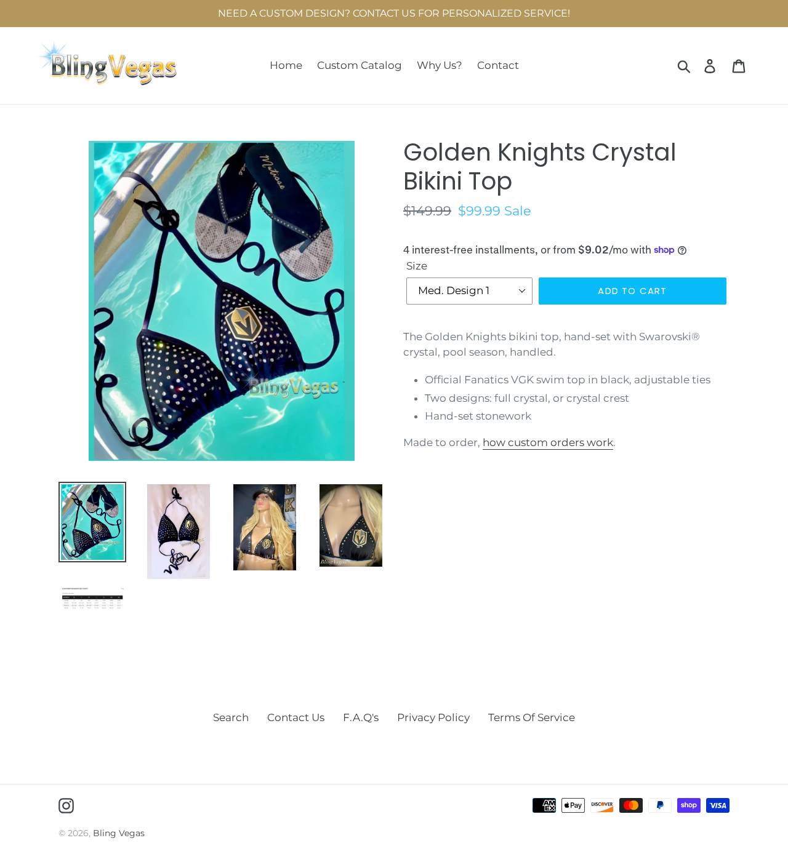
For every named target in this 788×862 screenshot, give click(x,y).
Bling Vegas (119, 833)
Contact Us (295, 717)
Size (416, 266)
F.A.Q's (361, 717)
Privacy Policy (433, 717)
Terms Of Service (531, 717)
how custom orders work (548, 442)
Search (231, 717)
